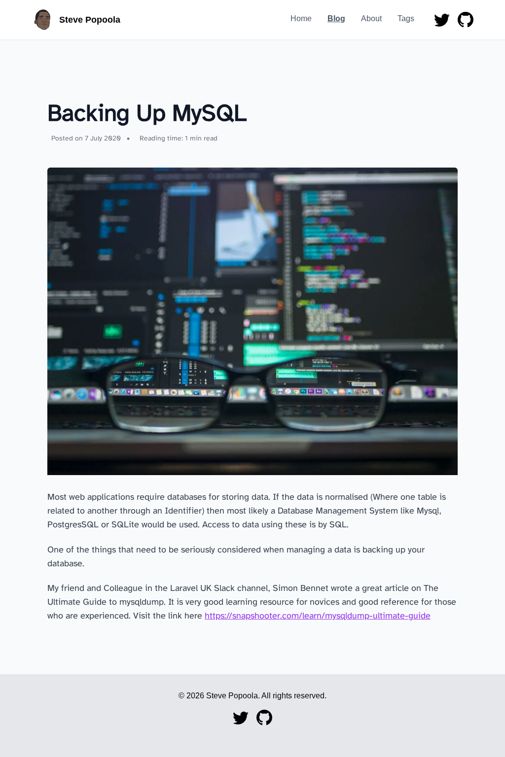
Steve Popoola (89, 20)
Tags (405, 18)
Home (301, 18)
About (371, 18)
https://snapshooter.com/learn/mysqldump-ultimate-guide (318, 616)
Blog (336, 18)
